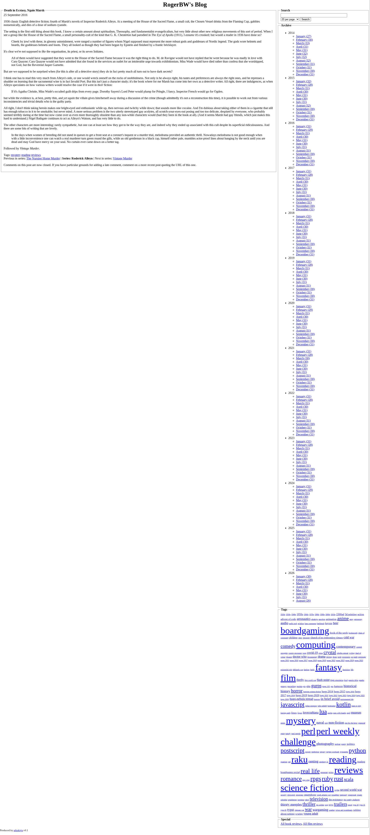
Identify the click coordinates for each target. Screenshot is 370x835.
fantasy (328, 667)
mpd (348, 713)
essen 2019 (322, 660)
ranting (313, 761)
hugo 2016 (350, 692)
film (288, 678)
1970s (311, 614)
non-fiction (336, 722)
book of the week (339, 632)
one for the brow (351, 723)
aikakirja (314, 619)
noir (326, 723)
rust (338, 778)
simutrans (299, 795)
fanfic (312, 670)
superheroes (292, 800)
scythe (337, 790)
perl (308, 731)
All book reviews (291, 823)
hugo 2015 (339, 691)
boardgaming (305, 630)
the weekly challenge (352, 800)
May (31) (301, 50)
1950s (300, 614)
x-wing (299, 813)
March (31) (303, 88)
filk (352, 670)
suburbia (284, 800)
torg (326, 805)
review (331, 772)
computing (316, 644)
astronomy (358, 619)
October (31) (304, 67)
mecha (330, 713)
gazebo (361, 680)
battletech (320, 623)
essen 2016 (294, 660)
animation (331, 619)
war (308, 809)
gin (304, 686)
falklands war (298, 670)
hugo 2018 (291, 695)
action (360, 614)
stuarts (359, 795)
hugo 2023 (342, 695)
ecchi (339, 657)
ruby (327, 778)
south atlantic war (324, 795)
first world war (310, 680)
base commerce (310, 623)
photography (325, 744)
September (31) (305, 64)
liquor (300, 713)
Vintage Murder (122, 158)
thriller (309, 804)
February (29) (304, 129)
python (357, 750)
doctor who (300, 656)
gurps (316, 685)
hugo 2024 (351, 695)
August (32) (303, 60)
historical (350, 686)
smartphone (310, 794)
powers (308, 752)
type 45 (283, 810)
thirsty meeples (291, 804)
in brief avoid (330, 699)
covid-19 (312, 652)
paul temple (295, 733)
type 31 (362, 805)
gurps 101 (326, 686)
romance (291, 778)
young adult (311, 813)
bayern (328, 623)
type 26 (356, 805)
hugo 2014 (327, 691)
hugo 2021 (324, 695)
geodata (299, 686)
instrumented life (346, 699)
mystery (16, 155)
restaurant (324, 772)
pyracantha (344, 752)
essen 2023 (340, 660)
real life (310, 770)
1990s (322, 614)
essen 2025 (359, 660)
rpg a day (306, 780)
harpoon (338, 686)
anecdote (322, 619)
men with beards (339, 713)
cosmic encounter (295, 653)
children (293, 637)
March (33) (303, 43)
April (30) (302, 91)
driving (329, 657)
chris (300, 638)
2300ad (340, 614)
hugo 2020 (313, 695)
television (319, 798)
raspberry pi (323, 762)
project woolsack (332, 752)
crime (321, 653)
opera (283, 733)
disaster (289, 657)
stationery (343, 795)
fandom (306, 670)
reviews (36, 155)
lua (323, 711)
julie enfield (322, 706)
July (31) (301, 102)
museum (356, 712)
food (346, 680)
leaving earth (285, 713)
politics (351, 743)
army (351, 619)
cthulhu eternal (342, 653)
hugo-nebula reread (301, 699)
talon (307, 800)
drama (321, 656)
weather (332, 810)
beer (335, 623)
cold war (349, 637)
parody (288, 733)
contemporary (346, 646)
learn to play (356, 706)
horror (297, 690)
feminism (346, 670)
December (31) (305, 74)
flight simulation (336, 680)
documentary (312, 657)
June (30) (301, 98)
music (283, 723)
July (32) (301, 57)
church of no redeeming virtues (326, 637)
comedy (288, 646)
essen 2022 (331, 660)
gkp (308, 686)
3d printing (351, 614)
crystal (330, 652)
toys (331, 804)
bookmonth (353, 633)
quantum (284, 762)
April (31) (302, 46)
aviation (301, 623)
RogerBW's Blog (185, 4)
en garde (354, 657)
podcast (338, 744)
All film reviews (313, 823)
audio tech (293, 623)
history (285, 691)
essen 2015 (285, 660)
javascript (292, 704)
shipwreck (291, 795)
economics (346, 657)
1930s (288, 614)
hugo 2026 (285, 699)
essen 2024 (349, 660)
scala (348, 779)
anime (343, 618)
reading (25, 155)
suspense (301, 800)
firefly (300, 680)
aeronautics (303, 619)
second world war (351, 789)
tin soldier (320, 805)
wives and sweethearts (344, 810)
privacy (322, 752)
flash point (323, 680)
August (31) (303, 150)
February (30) (304, 39)
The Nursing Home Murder (43, 158)
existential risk (286, 670)
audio (284, 623)
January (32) (303, 81)
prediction (315, 752)
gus (332, 686)
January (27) (303, 36)
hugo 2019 (301, 695)
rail (289, 762)
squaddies (335, 795)
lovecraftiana (311, 712)
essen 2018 (312, 660)
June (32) (301, 53)
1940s (293, 614)
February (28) (304, 84)
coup (304, 653)
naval (320, 722)
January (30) (303, 576)
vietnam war (299, 810)
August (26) (303, 600)
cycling (352, 653)
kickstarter (332, 706)
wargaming (320, 810)
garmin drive (353, 680)
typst (290, 810)
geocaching (291, 686)
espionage (362, 657)
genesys (284, 686)
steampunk (352, 795)
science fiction (307, 787)
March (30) (303, 358)
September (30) (305, 109)
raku (299, 759)
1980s (317, 614)
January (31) (303, 126)
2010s (333, 614)
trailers (340, 804)
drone (335, 657)
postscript (292, 750)
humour (317, 699)
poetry (343, 744)
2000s (327, 614)
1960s (306, 614)
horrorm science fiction (312, 692)
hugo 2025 (360, 695)
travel (350, 805)
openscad (361, 723)
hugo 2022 (333, 695)
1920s (283, 614)
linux (294, 712)
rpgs (315, 778)
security (284, 795)
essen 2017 (303, 660)
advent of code (288, 619)
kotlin (343, 704)
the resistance (336, 799)
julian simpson (311, 706)
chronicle (306, 638)
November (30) (305, 71)
